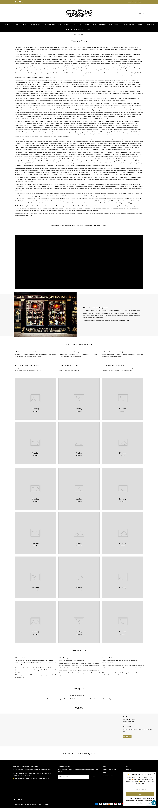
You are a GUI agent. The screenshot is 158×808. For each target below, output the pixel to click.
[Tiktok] (22, 2)
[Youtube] (20, 2)
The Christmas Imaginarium (31, 804)
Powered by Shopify (44, 804)
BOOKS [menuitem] (15, 24)
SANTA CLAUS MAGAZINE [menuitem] (32, 24)
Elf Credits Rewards (108, 775)
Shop (104, 772)
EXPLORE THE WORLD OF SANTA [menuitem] (133, 24)
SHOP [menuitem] (6, 24)
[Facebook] (15, 2)
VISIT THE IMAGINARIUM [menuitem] (74, 29)
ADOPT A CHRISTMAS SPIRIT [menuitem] (108, 24)
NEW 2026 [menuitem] (150, 24)
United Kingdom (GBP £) (135, 2)
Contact (105, 778)
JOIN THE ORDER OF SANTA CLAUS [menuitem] (84, 24)
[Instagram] (18, 2)
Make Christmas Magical (109, 769)
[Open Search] (135, 13)
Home (75, 34)
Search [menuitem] (89, 29)
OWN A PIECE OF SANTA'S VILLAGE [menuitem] (57, 24)
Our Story (128, 769)
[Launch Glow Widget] (153, 802)
